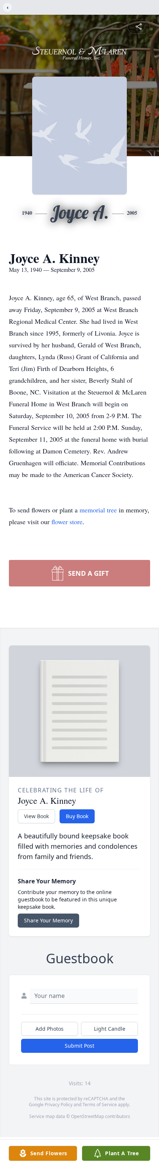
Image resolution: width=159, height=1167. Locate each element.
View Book (36, 816)
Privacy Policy (58, 1104)
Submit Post (79, 1045)
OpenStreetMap (87, 1116)
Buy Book (77, 816)
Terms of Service (99, 1104)
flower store (66, 521)
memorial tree (98, 509)
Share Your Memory (48, 920)
